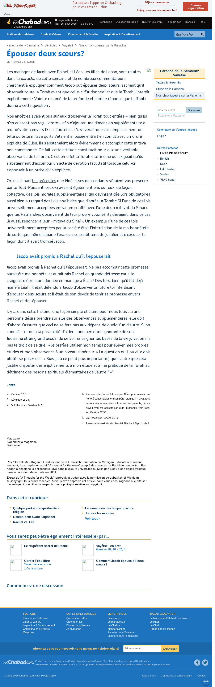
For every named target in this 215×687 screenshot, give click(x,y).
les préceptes (44, 181)
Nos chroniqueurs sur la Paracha (102, 45)
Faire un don (174, 22)
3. (8, 405)
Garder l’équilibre (37, 561)
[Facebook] (197, 662)
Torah (118, 664)
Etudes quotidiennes (78, 625)
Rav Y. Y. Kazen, (77, 664)
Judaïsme (130, 664)
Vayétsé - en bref (108, 546)
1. (8, 393)
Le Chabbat (114, 625)
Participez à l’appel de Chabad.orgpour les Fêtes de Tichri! (97, 4)
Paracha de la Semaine (23, 45)
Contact (201, 675)
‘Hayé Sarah (167, 179)
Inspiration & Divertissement (122, 34)
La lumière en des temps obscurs (109, 508)
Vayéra (164, 174)
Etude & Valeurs (51, 34)
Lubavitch (82, 661)
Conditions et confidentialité (177, 675)
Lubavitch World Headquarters (134, 661)
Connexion (105, 22)
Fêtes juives (114, 618)
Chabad (72, 661)
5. (83, 417)
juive (156, 664)
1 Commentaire (33, 568)
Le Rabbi (155, 621)
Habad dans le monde (162, 628)
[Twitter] (205, 662)
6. (83, 423)
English (161, 136)
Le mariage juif (116, 621)
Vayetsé (67, 45)
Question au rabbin (127, 22)
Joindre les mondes (99, 513)
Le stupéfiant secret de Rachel (46, 546)
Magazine (28, 632)
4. (83, 393)
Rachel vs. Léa (23, 522)
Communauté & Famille (83, 34)
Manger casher (116, 628)
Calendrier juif (74, 621)
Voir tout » (92, 518)
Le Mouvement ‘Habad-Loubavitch (169, 618)
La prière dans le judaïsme (123, 635)
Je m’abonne (73, 628)
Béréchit (51, 45)
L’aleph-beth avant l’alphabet (34, 517)
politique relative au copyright (82, 484)
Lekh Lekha (167, 169)
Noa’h (163, 163)
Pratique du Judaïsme (20, 34)
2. (8, 399)
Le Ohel (154, 625)
